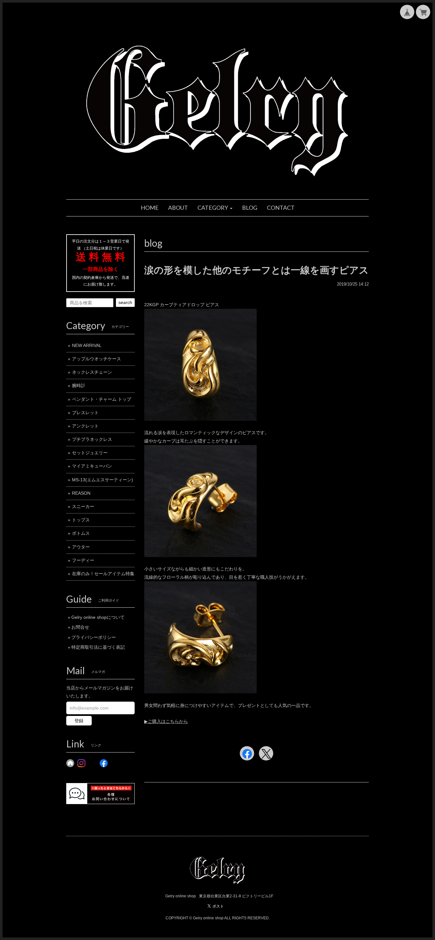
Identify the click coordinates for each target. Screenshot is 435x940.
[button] (215, 208)
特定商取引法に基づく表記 (98, 647)
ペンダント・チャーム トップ (101, 399)
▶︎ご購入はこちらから (166, 721)
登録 (79, 720)
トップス (81, 519)
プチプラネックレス (92, 439)
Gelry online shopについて (98, 617)
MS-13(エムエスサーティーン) (102, 479)
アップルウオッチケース (96, 358)
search (125, 302)
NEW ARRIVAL (87, 345)
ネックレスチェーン (92, 372)
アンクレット (85, 425)
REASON (81, 493)
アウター (81, 546)
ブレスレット (85, 412)
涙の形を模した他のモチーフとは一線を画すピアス (256, 270)
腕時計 (78, 385)
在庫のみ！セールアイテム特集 (103, 573)
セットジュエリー (90, 452)
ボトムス (81, 533)
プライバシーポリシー (93, 637)
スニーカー (83, 506)
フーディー (83, 560)
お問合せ (80, 627)
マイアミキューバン (92, 466)
